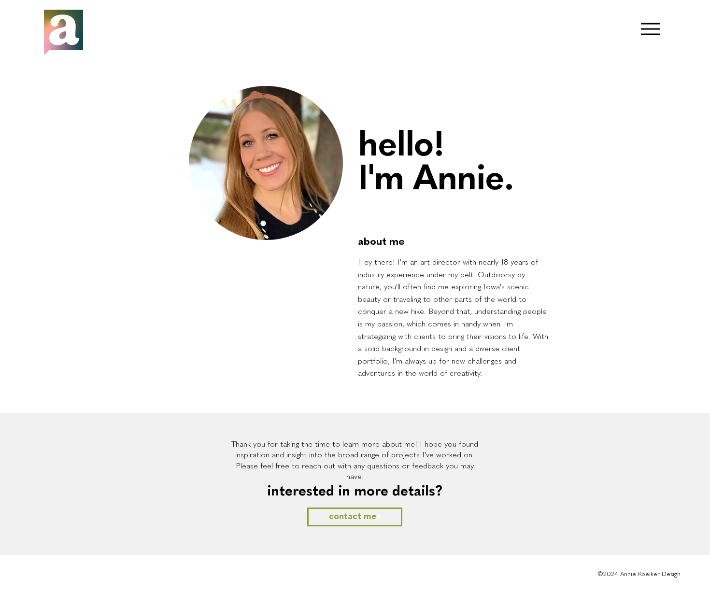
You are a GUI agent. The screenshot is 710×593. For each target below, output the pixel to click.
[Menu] (650, 28)
